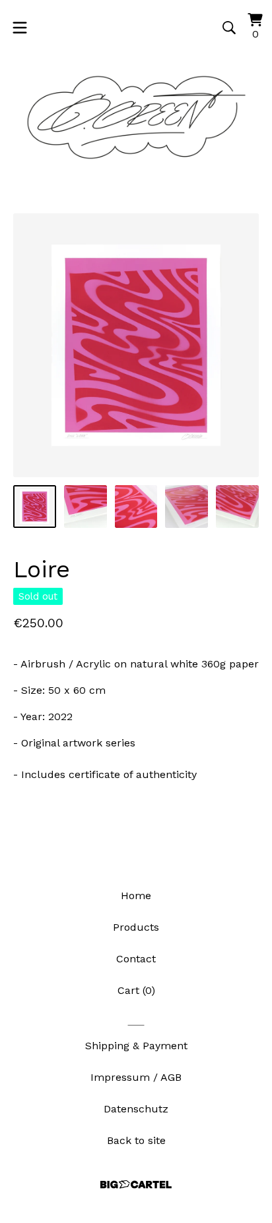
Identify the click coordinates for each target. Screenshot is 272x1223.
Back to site (136, 1140)
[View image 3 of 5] (136, 506)
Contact (136, 958)
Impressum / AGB (136, 1077)
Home (136, 895)
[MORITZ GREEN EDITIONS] (136, 117)
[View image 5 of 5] (237, 506)
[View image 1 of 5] (34, 506)
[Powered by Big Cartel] (136, 1184)
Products (136, 927)
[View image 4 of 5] (186, 506)
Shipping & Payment (136, 1045)
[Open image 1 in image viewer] (136, 345)
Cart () (136, 990)
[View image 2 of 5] (85, 506)
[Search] (229, 27)
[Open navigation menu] (20, 27)
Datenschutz (136, 1109)
